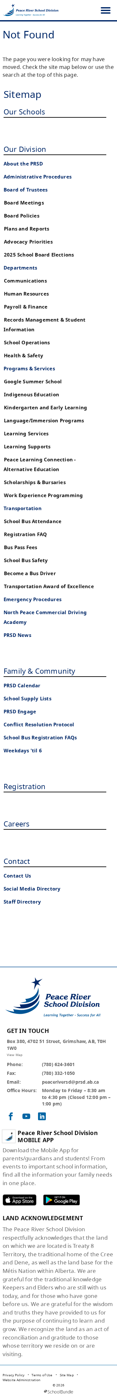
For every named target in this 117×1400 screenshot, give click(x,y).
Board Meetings (24, 202)
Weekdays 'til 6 (23, 750)
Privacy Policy (13, 1375)
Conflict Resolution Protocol (39, 724)
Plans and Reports (26, 228)
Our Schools (24, 111)
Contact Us (17, 875)
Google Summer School (33, 381)
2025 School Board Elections (39, 254)
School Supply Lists (27, 698)
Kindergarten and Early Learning (45, 407)
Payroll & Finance (25, 306)
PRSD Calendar (22, 685)
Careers (17, 823)
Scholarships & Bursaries (35, 482)
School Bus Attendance (32, 521)
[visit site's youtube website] (26, 1117)
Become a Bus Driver (30, 573)
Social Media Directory (32, 888)
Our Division (25, 149)
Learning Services (26, 433)
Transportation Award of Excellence (49, 586)
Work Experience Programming (43, 495)
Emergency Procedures (32, 599)
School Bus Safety (26, 560)
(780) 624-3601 (58, 1064)
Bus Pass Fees (20, 547)
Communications (25, 280)
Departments (20, 267)
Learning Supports (27, 446)
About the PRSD (23, 163)
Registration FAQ (25, 534)
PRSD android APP (61, 1200)
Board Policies (21, 215)
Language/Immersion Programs (44, 420)
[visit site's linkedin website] (42, 1117)
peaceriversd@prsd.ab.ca (70, 1082)
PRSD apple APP (19, 1200)
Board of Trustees (25, 189)
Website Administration (22, 1380)
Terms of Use (42, 1375)
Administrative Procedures (38, 176)
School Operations (27, 342)
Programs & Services (29, 368)
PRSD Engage (20, 711)
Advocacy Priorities (28, 241)
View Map (14, 1054)
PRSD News (17, 635)
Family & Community (39, 671)
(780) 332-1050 (58, 1073)
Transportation (23, 508)
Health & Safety (23, 355)
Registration (25, 786)
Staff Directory (22, 901)
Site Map (67, 1375)
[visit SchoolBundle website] (58, 1391)
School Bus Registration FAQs (40, 737)
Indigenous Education (31, 394)
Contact (17, 861)
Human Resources (26, 293)
